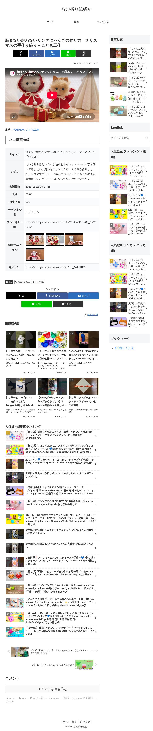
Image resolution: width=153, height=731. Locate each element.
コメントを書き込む (52, 689)
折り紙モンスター (125, 348)
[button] (83, 53)
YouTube (18, 129)
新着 (74, 722)
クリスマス (39, 282)
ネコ (10, 282)
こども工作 (32, 129)
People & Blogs (24, 282)
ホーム (66, 722)
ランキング (85, 722)
